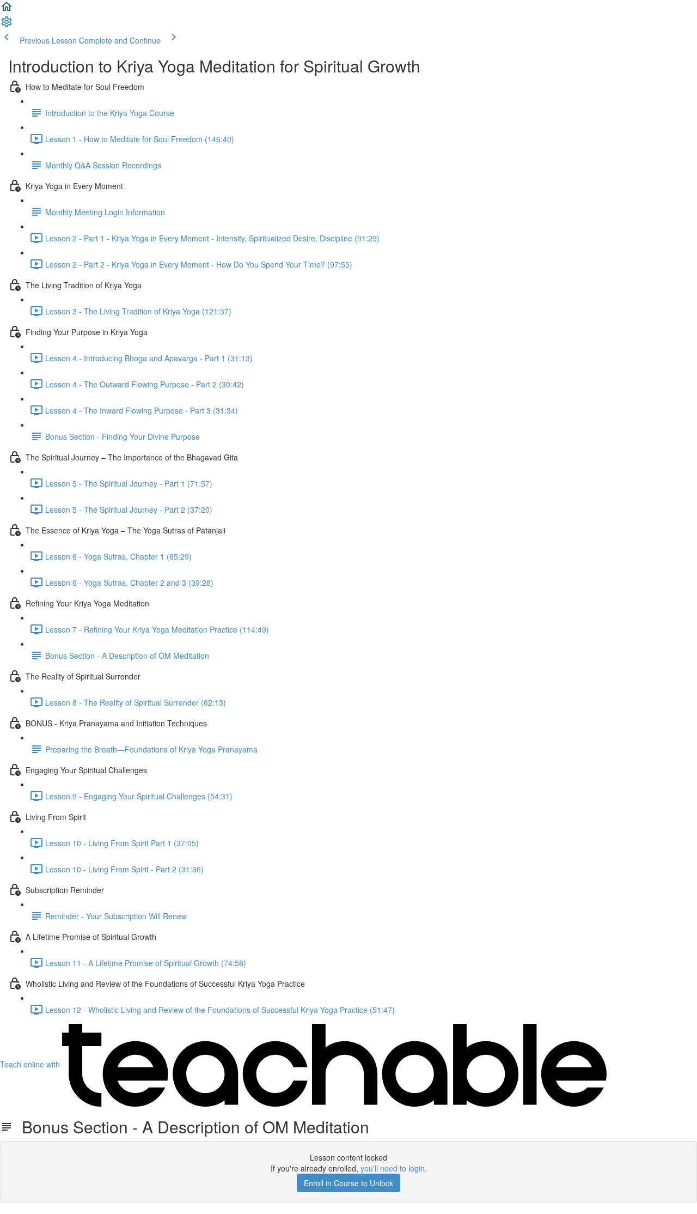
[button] (6, 9)
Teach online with (31, 1064)
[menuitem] (6, 25)
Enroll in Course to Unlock (348, 1182)
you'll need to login (392, 1168)
